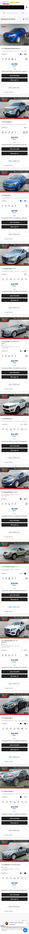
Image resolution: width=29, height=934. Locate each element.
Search (22, 13)
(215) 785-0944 (14, 76)
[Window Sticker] (26, 132)
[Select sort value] (26, 19)
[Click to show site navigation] (26, 7)
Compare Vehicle (8, 92)
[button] (5, 7)
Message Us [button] (14, 80)
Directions (13, 7)
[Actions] (26, 48)
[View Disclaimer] (15, 59)
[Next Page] (18, 920)
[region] (14, 72)
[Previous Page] (16, 920)
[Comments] (26, 59)
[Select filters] (24, 19)
